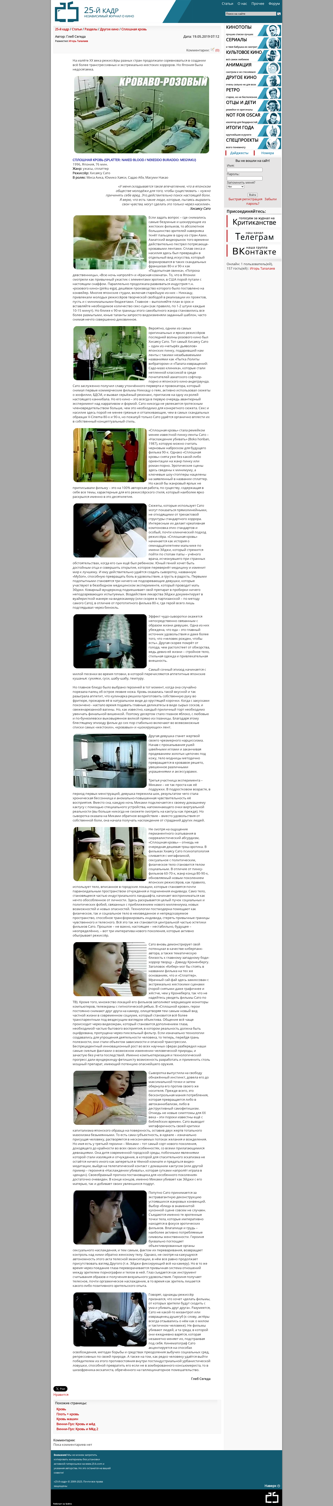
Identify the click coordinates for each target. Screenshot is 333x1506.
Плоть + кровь (67, 1414)
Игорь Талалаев (78, 41)
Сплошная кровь (134, 29)
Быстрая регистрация (245, 199)
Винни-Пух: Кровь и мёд (75, 1424)
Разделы (91, 29)
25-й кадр (62, 29)
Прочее (257, 3)
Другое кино (109, 29)
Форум (274, 3)
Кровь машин (67, 1419)
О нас (242, 3)
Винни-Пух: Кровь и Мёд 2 (77, 1429)
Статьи (227, 3)
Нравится (60, 1394)
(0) (217, 50)
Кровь (61, 1409)
